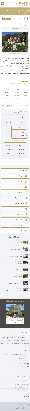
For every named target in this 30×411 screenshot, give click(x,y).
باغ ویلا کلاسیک (20, 187)
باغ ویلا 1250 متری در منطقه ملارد (21, 376)
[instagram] (19, 408)
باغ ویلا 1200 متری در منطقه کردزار (21, 384)
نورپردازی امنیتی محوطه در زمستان (14, 263)
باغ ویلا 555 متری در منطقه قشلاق (21, 387)
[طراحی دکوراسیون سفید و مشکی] (25, 256)
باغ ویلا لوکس (21, 176)
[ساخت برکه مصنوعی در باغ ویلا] (25, 283)
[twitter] (25, 408)
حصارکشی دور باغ (18, 276)
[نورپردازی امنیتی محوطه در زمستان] (25, 262)
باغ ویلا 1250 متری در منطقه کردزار (21, 381)
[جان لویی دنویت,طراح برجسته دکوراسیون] (25, 289)
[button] (26, 42)
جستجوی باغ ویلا (7, 19)
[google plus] (22, 408)
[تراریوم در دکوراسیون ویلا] (25, 249)
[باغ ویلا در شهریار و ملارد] (21, 4)
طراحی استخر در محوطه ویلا (16, 243)
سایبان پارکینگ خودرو (17, 270)
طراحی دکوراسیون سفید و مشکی (15, 256)
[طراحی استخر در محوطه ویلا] (25, 242)
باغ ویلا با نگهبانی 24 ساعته (18, 198)
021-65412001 (21, 145)
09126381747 (22, 136)
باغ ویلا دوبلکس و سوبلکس (18, 225)
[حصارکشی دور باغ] (25, 276)
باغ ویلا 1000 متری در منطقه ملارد (21, 379)
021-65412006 (20, 154)
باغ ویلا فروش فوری (19, 203)
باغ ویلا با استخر (20, 192)
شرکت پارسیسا (10, 404)
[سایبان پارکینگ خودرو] (25, 269)
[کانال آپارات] (14, 408)
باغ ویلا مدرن (21, 181)
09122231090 (21, 123)
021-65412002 (9, 145)
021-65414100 (9, 154)
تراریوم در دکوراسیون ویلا (16, 249)
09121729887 (9, 123)
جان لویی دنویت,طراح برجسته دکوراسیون (13, 290)
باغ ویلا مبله (21, 231)
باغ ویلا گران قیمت (19, 214)
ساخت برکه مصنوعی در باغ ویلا (15, 283)
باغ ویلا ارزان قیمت (20, 209)
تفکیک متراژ (21, 171)
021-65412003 (20, 149)
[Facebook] (28, 408)
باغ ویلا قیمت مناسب (19, 220)
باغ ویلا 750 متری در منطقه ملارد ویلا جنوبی (20, 389)
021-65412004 (9, 149)
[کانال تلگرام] (17, 408)
